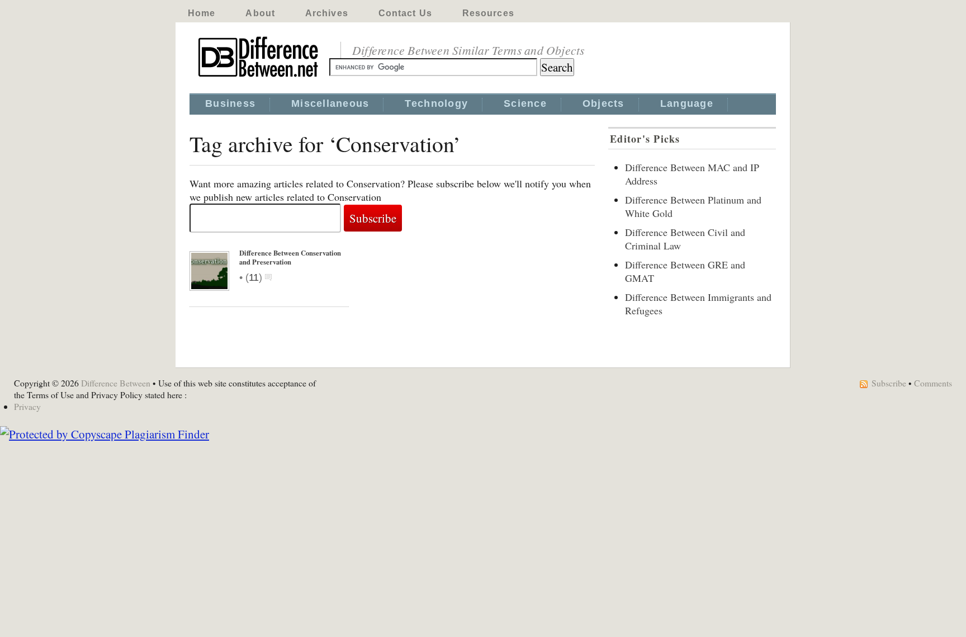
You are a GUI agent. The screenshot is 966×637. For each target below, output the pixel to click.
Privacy (27, 406)
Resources (488, 13)
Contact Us (405, 13)
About (260, 13)
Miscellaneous (330, 103)
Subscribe (889, 383)
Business (230, 103)
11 (254, 277)
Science (525, 103)
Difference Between (115, 383)
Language (686, 103)
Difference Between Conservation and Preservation (290, 257)
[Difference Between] (259, 77)
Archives (326, 13)
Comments (933, 383)
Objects (603, 103)
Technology (436, 103)
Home (201, 13)
